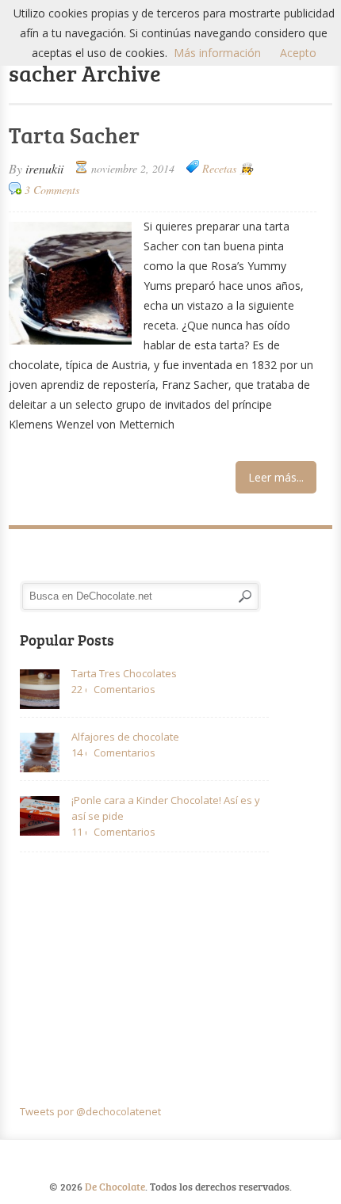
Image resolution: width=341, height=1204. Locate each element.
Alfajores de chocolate (125, 737)
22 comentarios (78, 689)
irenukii (44, 168)
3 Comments (52, 189)
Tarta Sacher (74, 135)
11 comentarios (78, 832)
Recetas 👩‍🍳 (227, 168)
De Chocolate (115, 1186)
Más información (217, 52)
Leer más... (276, 477)
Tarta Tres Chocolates (124, 673)
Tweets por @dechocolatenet (90, 1111)
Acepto (298, 52)
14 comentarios (78, 752)
